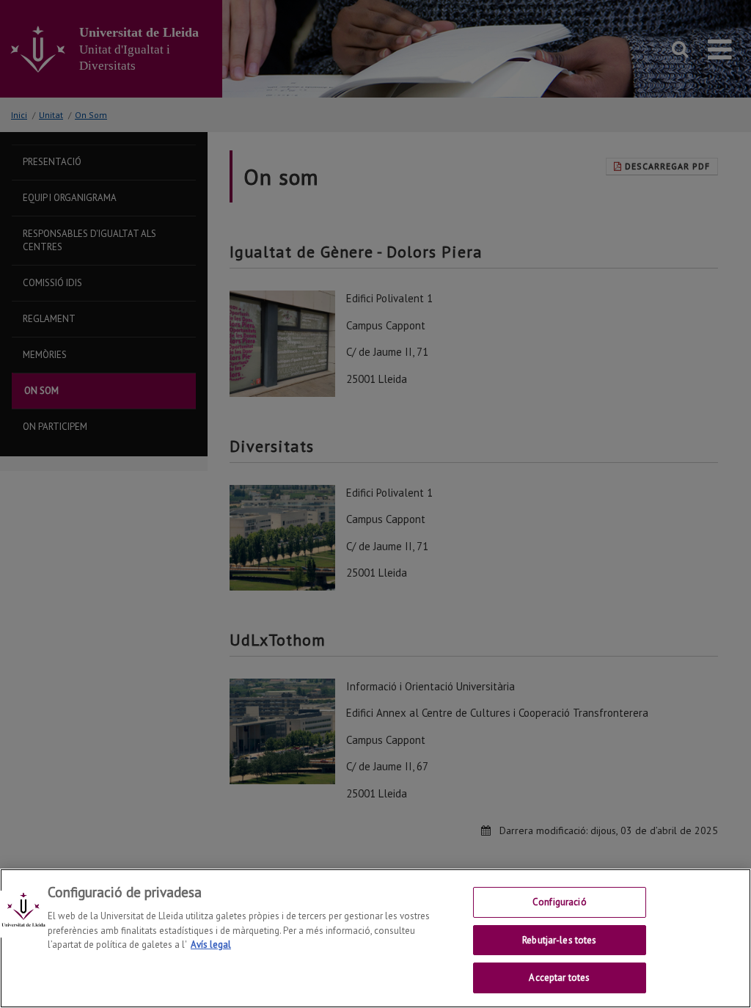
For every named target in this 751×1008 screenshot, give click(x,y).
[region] (375, 938)
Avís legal (211, 944)
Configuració (559, 902)
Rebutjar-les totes (559, 940)
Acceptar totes (559, 977)
